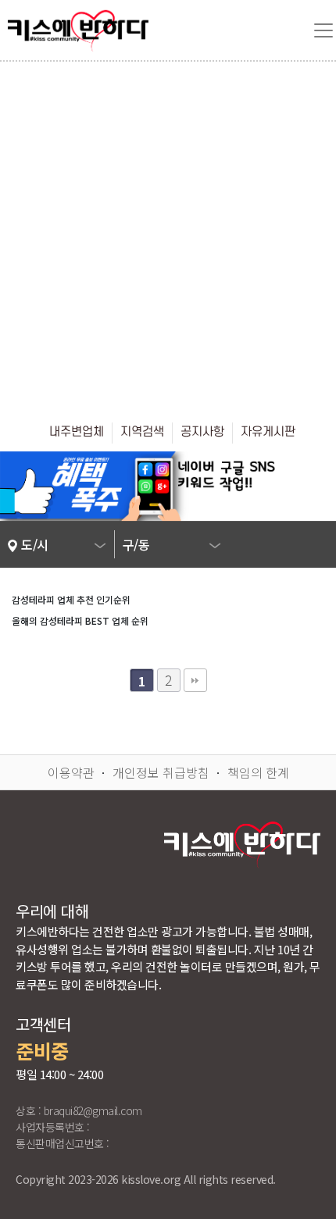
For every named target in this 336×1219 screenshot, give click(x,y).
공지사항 (202, 432)
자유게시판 (268, 432)
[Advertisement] (168, 237)
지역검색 (142, 432)
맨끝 (195, 680)
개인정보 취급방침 (161, 772)
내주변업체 (76, 432)
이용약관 (71, 772)
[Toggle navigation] (323, 30)
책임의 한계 (258, 772)
